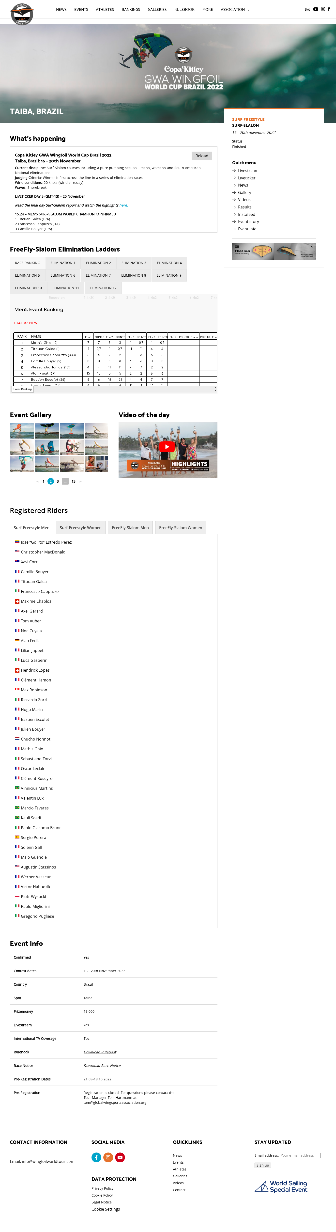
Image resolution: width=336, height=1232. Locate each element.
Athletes (105, 9)
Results (245, 207)
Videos (244, 199)
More (207, 9)
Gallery (244, 192)
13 (74, 481)
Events (81, 9)
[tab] (27, 263)
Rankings (131, 9)
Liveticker (247, 178)
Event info (247, 229)
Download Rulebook (100, 1052)
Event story (248, 221)
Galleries (157, 9)
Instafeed (246, 214)
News (61, 9)
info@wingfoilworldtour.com (48, 1161)
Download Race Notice (102, 1065)
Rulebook (184, 9)
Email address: (267, 1155)
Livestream (248, 170)
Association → (235, 9)
